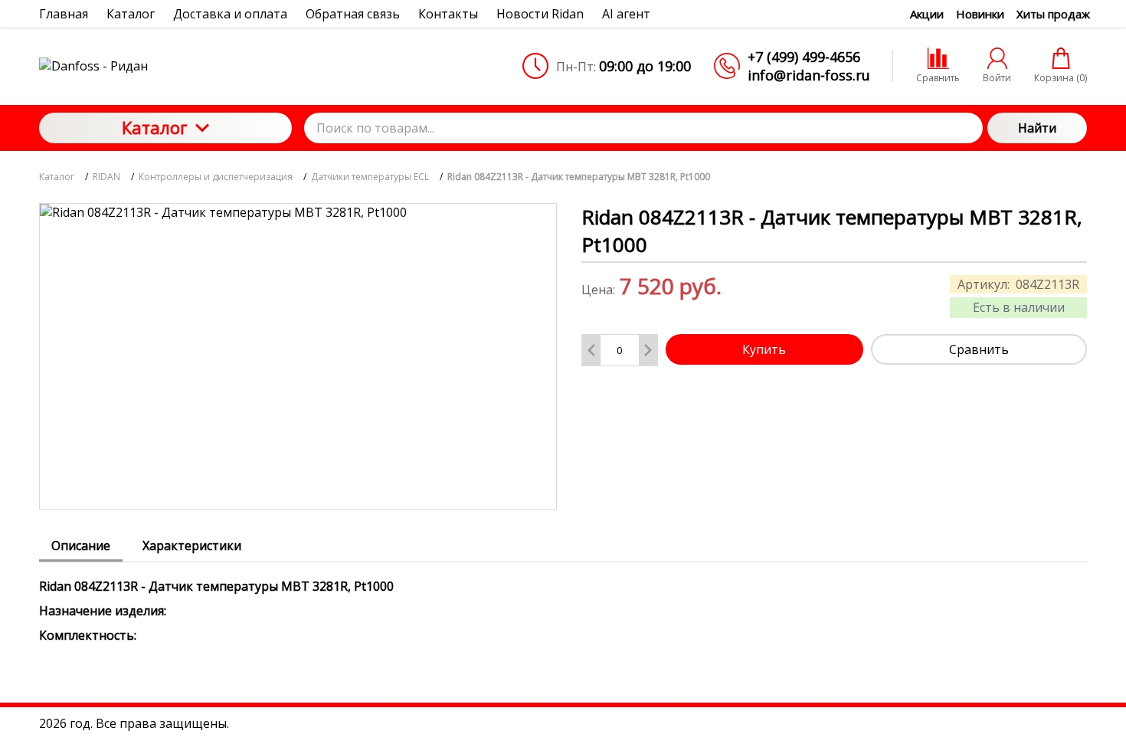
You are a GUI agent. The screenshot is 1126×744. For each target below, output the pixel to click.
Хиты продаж (1053, 13)
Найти (1037, 128)
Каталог (155, 127)
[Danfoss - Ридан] (165, 65)
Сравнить (979, 349)
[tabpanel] (563, 603)
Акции (927, 13)
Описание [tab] (80, 545)
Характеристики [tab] (191, 545)
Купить (764, 349)
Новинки (980, 13)
